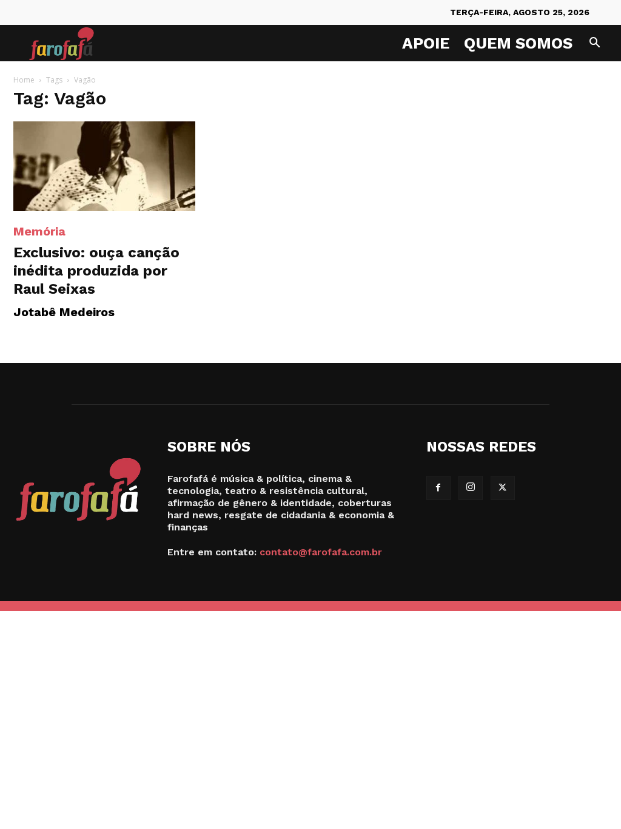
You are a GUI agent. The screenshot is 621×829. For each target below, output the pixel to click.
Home (24, 80)
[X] (503, 488)
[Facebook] (438, 488)
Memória (39, 231)
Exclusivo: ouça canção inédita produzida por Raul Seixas (96, 270)
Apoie (425, 43)
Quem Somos (518, 43)
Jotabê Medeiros (64, 312)
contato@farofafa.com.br (321, 552)
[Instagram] (470, 488)
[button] (594, 44)
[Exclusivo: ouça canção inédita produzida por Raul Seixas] (104, 166)
